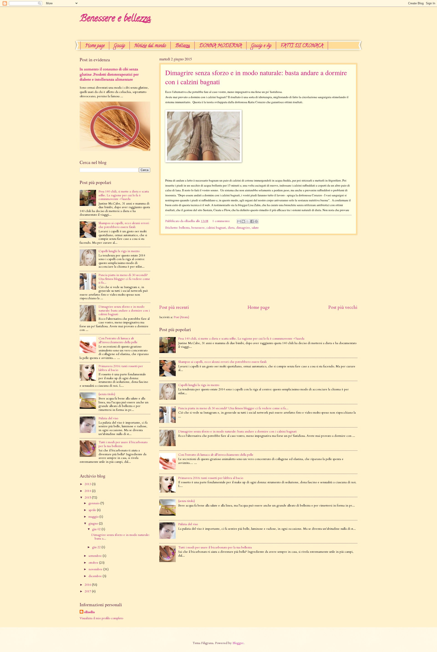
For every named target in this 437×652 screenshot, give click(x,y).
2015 (88, 497)
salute (255, 227)
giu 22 (97, 547)
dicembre (96, 576)
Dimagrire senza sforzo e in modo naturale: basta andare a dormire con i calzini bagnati (237, 431)
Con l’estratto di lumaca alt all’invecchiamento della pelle (215, 455)
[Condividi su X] (247, 221)
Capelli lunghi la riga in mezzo (198, 385)
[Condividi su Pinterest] (256, 221)
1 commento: (221, 221)
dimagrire (243, 227)
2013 (88, 484)
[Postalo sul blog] (243, 221)
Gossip (119, 46)
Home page (94, 46)
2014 (88, 491)
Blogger (238, 643)
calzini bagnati (216, 227)
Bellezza (182, 46)
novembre (96, 569)
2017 (88, 591)
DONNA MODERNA (220, 46)
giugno (94, 523)
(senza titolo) (186, 501)
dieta (231, 227)
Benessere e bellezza (115, 19)
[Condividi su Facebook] (252, 221)
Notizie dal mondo (150, 46)
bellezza (184, 227)
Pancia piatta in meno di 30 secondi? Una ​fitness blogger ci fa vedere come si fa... (233, 408)
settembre (96, 556)
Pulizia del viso (188, 524)
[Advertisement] (279, 148)
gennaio (94, 503)
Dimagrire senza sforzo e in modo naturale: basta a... (120, 537)
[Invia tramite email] (239, 221)
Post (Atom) (181, 317)
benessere (198, 227)
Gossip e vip (261, 46)
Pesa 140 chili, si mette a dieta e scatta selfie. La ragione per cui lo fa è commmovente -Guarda (241, 338)
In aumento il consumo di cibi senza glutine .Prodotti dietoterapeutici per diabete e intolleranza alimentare (109, 74)
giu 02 (97, 529)
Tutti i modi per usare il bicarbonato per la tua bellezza (215, 547)
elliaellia (89, 612)
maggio (94, 516)
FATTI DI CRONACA (302, 46)
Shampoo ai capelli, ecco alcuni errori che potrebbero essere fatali (222, 362)
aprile (93, 510)
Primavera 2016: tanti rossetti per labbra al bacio (210, 478)
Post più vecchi (342, 307)
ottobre (94, 562)
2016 (88, 585)
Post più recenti (174, 307)
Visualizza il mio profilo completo (101, 618)
